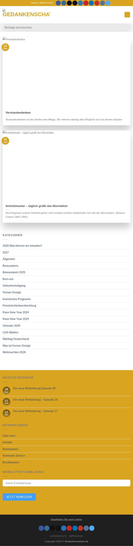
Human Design (12, 292)
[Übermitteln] (126, 27)
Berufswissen (11, 462)
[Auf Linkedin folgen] (91, 3)
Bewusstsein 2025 (14, 272)
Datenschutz (58, 536)
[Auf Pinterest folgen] (85, 3)
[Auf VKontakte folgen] (102, 3)
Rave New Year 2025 (16, 318)
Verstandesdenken (18, 112)
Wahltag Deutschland (16, 338)
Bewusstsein (10, 265)
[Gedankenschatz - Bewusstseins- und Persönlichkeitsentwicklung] (26, 15)
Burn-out (8, 279)
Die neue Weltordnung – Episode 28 (35, 399)
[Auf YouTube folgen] (96, 3)
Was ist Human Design (17, 345)
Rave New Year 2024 (16, 312)
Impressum (76, 536)
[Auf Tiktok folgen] (69, 3)
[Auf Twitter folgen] (80, 3)
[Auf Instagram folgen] (63, 3)
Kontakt (7, 442)
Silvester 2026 (11, 325)
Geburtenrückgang (14, 285)
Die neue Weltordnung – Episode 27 (35, 411)
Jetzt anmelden (19, 496)
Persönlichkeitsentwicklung (19, 305)
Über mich (9, 435)
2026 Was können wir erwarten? (22, 245)
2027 (6, 252)
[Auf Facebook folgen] (58, 3)
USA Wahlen (10, 332)
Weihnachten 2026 (14, 352)
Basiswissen (10, 449)
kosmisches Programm (17, 299)
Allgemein (9, 259)
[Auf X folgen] (74, 3)
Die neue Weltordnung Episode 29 (34, 388)
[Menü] (127, 15)
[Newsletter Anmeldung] (25, 3)
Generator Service (14, 455)
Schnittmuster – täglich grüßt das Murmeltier (37, 206)
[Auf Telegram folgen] (107, 3)
